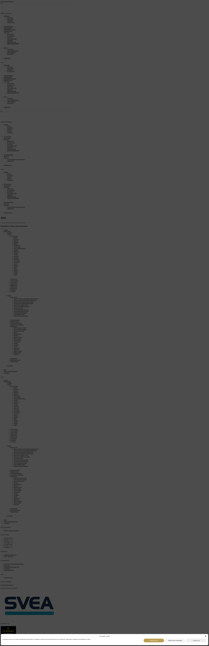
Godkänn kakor (154, 640)
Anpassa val (196, 640)
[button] (205, 636)
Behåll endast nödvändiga (175, 640)
